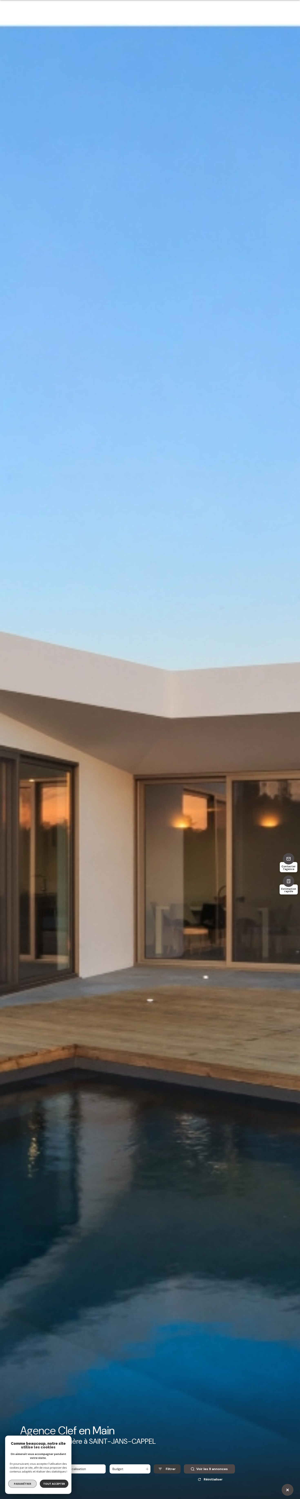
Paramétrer (22, 1484)
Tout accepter (54, 1484)
